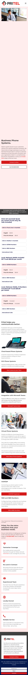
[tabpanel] (14, 234)
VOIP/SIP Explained (14, 494)
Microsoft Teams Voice (14, 406)
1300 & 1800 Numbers (14, 510)
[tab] (14, 227)
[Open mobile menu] (25, 3)
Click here (6, 553)
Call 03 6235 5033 (14, 167)
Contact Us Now (14, 162)
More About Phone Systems (14, 456)
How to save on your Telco (14, 370)
